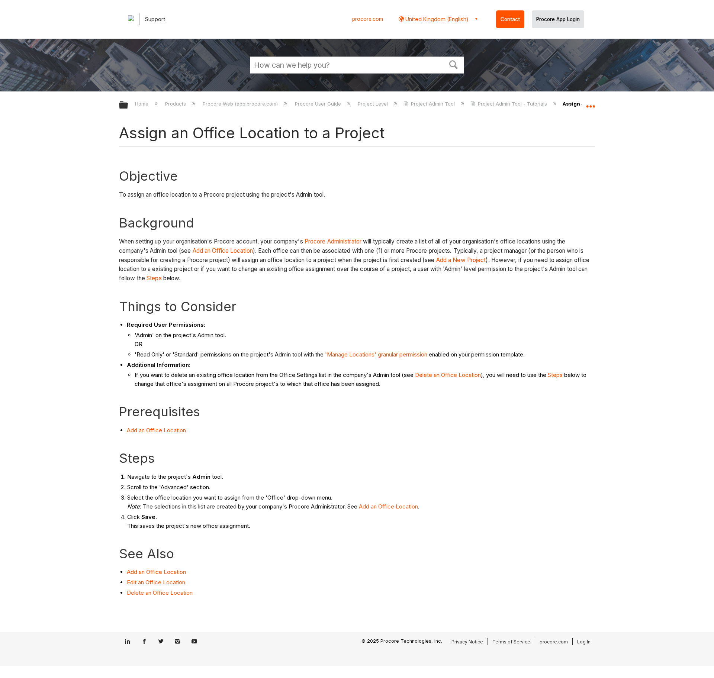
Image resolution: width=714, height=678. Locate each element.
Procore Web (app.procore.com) (241, 104)
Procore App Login (558, 19)
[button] (453, 64)
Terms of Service (511, 642)
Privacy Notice (467, 642)
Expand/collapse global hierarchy (128, 105)
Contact (510, 19)
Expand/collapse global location (590, 103)
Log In (584, 642)
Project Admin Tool (432, 104)
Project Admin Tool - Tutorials (512, 104)
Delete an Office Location (448, 374)
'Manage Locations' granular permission (376, 354)
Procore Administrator (333, 241)
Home (142, 104)
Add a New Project (461, 260)
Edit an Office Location (156, 582)
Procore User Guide (318, 104)
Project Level (373, 104)
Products (176, 104)
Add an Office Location (223, 250)
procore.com (367, 19)
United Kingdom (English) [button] (436, 19)
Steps (154, 278)
